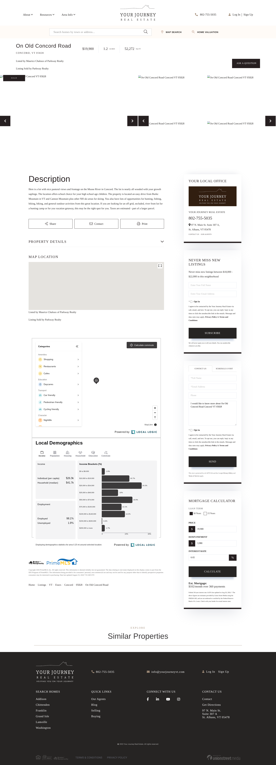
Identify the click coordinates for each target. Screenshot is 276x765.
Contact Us (194, 234)
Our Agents (206, 234)
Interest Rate (198, 551)
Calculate (212, 571)
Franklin (41, 710)
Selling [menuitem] (95, 710)
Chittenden (43, 704)
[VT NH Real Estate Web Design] (223, 757)
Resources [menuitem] (46, 14)
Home (32, 585)
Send (212, 461)
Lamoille (41, 722)
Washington (43, 727)
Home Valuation (207, 32)
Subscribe (212, 333)
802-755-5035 (207, 14)
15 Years (211, 513)
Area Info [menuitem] (67, 14)
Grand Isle (42, 716)
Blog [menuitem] (94, 704)
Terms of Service (194, 476)
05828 (79, 585)
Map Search (174, 32)
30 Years (197, 513)
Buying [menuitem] (95, 716)
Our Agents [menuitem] (98, 699)
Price (192, 523)
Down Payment (198, 537)
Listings (42, 585)
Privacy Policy (211, 317)
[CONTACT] (246, 63)
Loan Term (196, 508)
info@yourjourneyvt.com (168, 671)
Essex (58, 585)
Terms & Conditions (88, 757)
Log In (236, 14)
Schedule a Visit (224, 368)
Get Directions (211, 704)
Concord (68, 585)
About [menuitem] (26, 14)
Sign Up (248, 14)
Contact (207, 699)
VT (50, 585)
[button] (146, 32)
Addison (41, 699)
